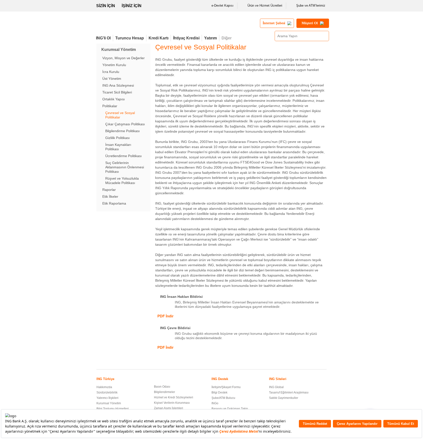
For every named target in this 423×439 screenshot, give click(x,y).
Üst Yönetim (111, 79)
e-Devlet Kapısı (223, 5)
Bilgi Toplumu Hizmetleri (112, 408)
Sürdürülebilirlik (107, 392)
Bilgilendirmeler (164, 392)
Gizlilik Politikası (117, 138)
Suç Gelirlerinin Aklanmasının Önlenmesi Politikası (124, 167)
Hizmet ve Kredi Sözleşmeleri (173, 397)
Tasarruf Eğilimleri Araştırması (288, 392)
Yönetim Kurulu (114, 65)
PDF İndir (165, 316)
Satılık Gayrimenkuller (283, 398)
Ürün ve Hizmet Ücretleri (264, 5)
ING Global (276, 387)
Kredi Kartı (158, 38)
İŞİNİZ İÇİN (131, 6)
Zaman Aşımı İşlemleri (168, 408)
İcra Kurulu (110, 72)
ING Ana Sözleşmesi (118, 85)
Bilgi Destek (219, 392)
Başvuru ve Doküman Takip (230, 408)
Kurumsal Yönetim (108, 403)
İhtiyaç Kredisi (186, 38)
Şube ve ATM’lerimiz (310, 5)
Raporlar (109, 190)
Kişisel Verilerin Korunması (172, 402)
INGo (215, 403)
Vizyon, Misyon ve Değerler (123, 58)
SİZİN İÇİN (105, 6)
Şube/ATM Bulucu (223, 398)
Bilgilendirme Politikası (122, 131)
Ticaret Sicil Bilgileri (117, 92)
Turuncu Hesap (129, 38)
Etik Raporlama (114, 203)
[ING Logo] (136, 25)
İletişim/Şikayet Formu (226, 387)
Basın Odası (162, 386)
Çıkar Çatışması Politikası (125, 124)
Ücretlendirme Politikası (123, 156)
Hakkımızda (104, 387)
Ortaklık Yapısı (113, 99)
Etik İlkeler (110, 196)
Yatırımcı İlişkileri (107, 398)
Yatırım (210, 38)
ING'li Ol (103, 38)
